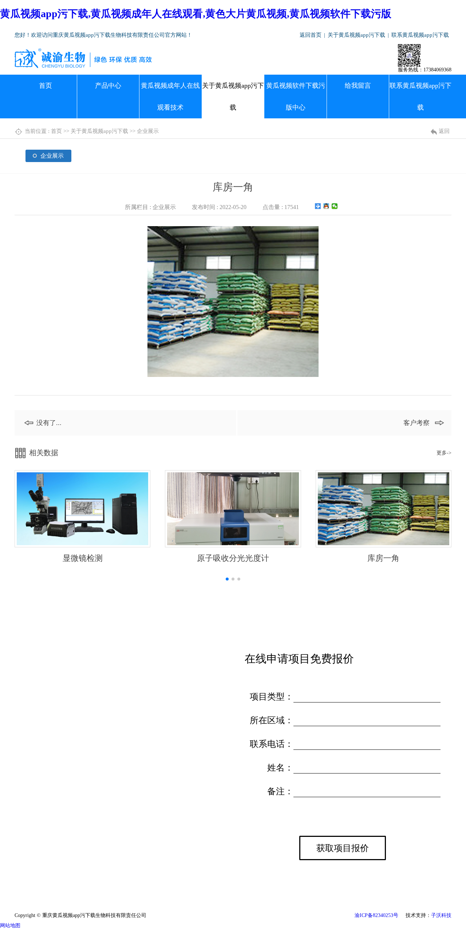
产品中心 (108, 85)
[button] (227, 579)
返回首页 (310, 35)
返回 (444, 131)
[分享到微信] (335, 206)
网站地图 (10, 925)
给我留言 (358, 85)
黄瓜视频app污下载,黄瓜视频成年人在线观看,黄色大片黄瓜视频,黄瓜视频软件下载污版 (195, 13)
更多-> (444, 453)
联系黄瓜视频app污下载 (420, 35)
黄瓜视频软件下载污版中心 (295, 96)
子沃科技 (441, 915)
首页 (45, 85)
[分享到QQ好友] (326, 206)
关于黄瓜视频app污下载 (356, 35)
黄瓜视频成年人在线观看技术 (170, 96)
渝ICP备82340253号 (376, 915)
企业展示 (148, 131)
